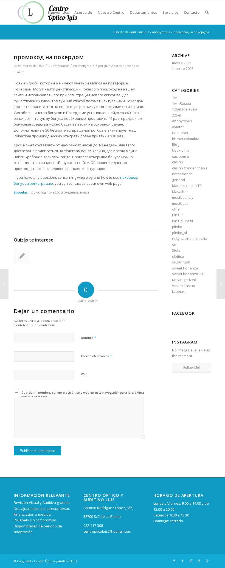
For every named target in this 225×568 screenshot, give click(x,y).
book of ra (180, 150)
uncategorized (184, 279)
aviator (178, 126)
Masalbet (180, 191)
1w (174, 97)
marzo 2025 (181, 62)
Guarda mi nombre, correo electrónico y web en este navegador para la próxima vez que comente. (82, 394)
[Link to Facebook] (174, 561)
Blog (175, 144)
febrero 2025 (182, 68)
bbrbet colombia (185, 138)
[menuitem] (58, 12)
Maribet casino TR (187, 185)
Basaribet (180, 132)
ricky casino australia (189, 238)
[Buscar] (206, 12)
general (178, 179)
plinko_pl (179, 232)
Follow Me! (191, 367)
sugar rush (181, 262)
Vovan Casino (183, 285)
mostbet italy (182, 197)
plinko (177, 226)
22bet (176, 115)
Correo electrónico (96, 355)
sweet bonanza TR (187, 273)
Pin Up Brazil (182, 220)
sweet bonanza (185, 268)
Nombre (88, 337)
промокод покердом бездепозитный (59, 192)
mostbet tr (180, 203)
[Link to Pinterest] (207, 561)
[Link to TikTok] (199, 561)
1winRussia (181, 103)
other (176, 209)
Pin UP (177, 214)
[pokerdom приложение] (4, 284)
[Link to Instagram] (191, 561)
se (174, 244)
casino (177, 162)
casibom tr (180, 156)
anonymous (86, 66)
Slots (176, 250)
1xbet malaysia (184, 109)
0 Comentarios (58, 66)
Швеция (179, 291)
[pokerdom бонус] (21, 256)
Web (84, 374)
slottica (178, 256)
